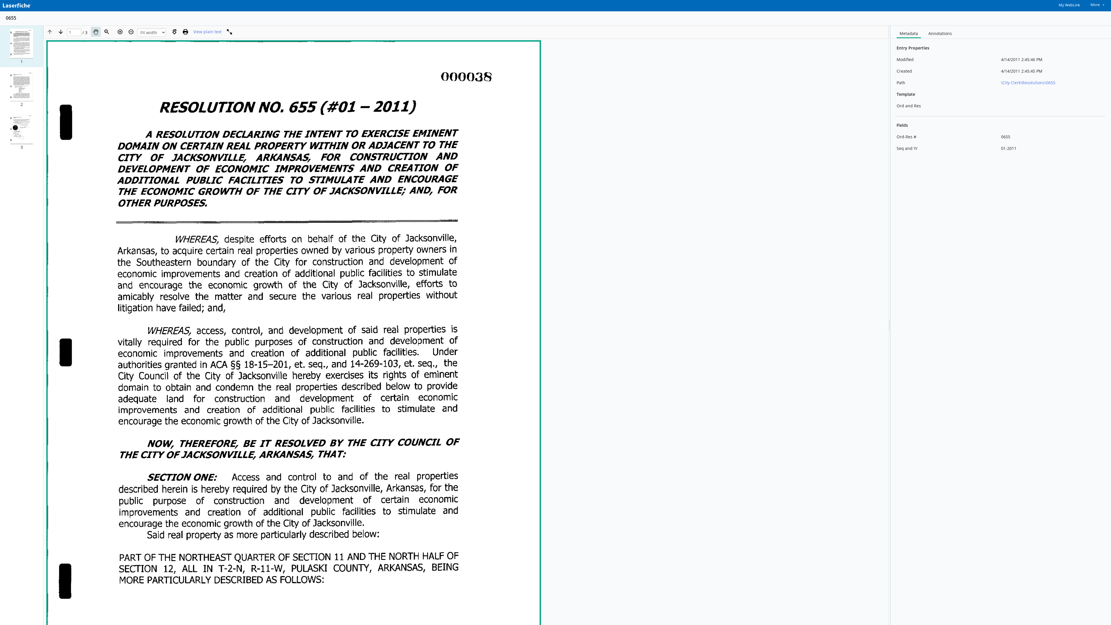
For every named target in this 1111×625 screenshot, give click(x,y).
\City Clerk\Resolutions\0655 (1028, 82)
